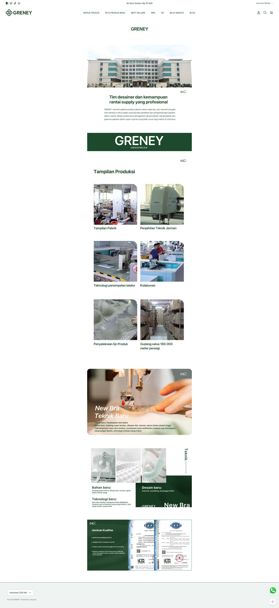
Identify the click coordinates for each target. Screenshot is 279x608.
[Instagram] (11, 3)
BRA (153, 12)
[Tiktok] (15, 3)
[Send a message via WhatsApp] (273, 590)
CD (162, 12)
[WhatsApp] (19, 3)
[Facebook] (7, 3)
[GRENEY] (19, 12)
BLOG (192, 12)
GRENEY (17, 600)
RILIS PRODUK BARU (115, 12)
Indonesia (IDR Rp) (263, 3)
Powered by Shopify (28, 600)
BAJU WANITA (177, 12)
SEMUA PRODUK (91, 12)
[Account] (258, 12)
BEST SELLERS (138, 12)
